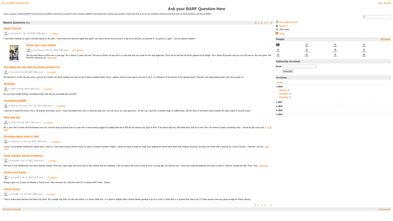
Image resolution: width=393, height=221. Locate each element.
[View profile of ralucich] (364, 50)
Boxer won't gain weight (41, 45)
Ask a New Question (288, 22)
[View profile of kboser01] (6, 160)
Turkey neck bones (15, 172)
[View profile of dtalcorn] (6, 72)
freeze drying (12, 189)
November (284, 93)
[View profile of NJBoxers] (278, 45)
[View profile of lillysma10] (6, 177)
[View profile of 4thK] (6, 122)
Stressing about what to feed (21, 136)
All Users (385, 39)
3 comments (56, 141)
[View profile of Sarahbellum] (6, 141)
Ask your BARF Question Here (15, 3)
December (283, 97)
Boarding (9, 83)
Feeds (282, 33)
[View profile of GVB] (6, 89)
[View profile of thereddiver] (28, 50)
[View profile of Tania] (364, 45)
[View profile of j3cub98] (6, 194)
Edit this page (384, 209)
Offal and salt (12, 117)
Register (387, 3)
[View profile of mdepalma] (335, 50)
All (277, 82)
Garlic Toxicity (12, 28)
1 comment (54, 33)
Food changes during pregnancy (23, 155)
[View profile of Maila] (278, 50)
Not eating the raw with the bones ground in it (32, 66)
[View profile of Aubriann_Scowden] (6, 106)
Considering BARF (15, 100)
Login (380, 3)
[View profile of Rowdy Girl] (364, 55)
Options (282, 26)
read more (51, 57)
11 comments (78, 50)
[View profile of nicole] (307, 45)
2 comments (53, 177)
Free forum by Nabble (12, 209)
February (283, 90)
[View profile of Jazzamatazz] (6, 33)
